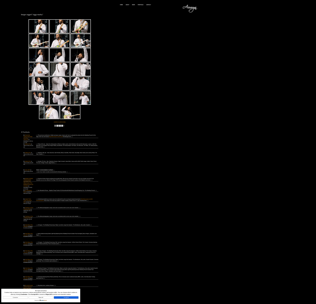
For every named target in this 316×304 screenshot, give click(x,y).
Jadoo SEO (27, 170)
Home (121, 4)
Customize (15, 297)
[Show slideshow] (60, 122)
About (127, 4)
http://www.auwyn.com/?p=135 (56, 136)
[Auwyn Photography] (190, 13)
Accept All (66, 297)
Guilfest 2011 (28, 144)
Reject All (41, 297)
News (133, 4)
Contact (148, 4)
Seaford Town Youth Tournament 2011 (27, 201)
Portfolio (140, 4)
